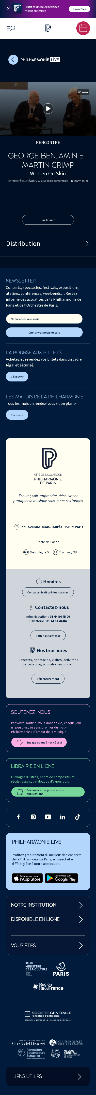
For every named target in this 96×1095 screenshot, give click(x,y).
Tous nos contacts (48, 635)
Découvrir (17, 377)
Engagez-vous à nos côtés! (44, 742)
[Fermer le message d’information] (8, 9)
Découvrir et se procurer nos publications (45, 792)
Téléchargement (48, 679)
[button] (48, 108)
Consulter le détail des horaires (48, 592)
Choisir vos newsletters (44, 332)
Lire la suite (48, 220)
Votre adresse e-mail (25, 319)
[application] (48, 109)
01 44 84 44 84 (56, 621)
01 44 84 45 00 (60, 616)
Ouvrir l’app (79, 9)
